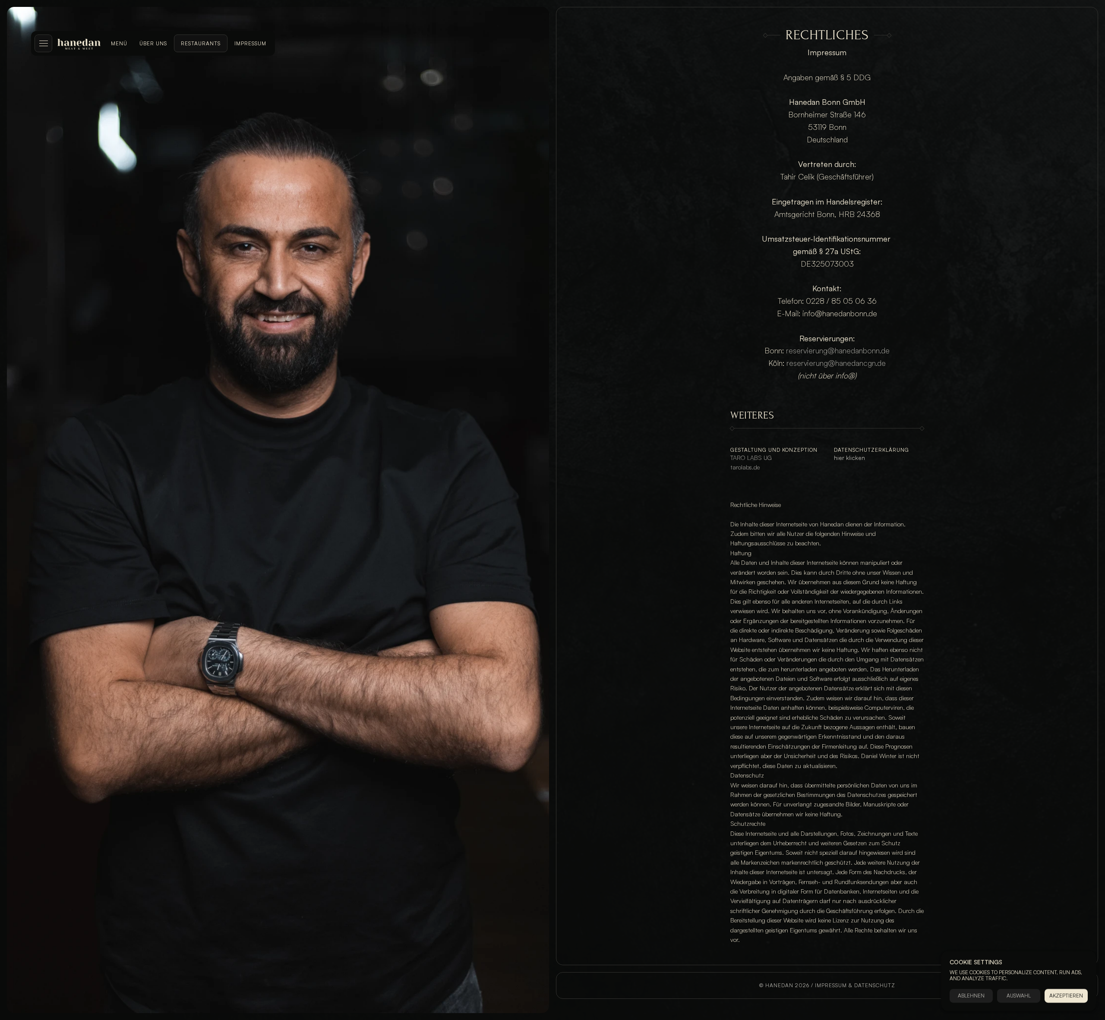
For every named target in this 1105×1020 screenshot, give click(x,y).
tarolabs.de (745, 467)
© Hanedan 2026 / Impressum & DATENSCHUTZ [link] (827, 985)
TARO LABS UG (751, 457)
